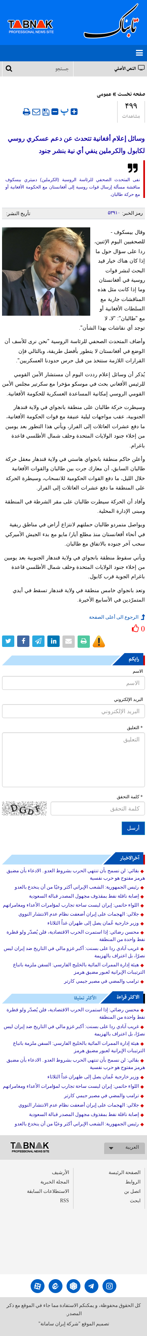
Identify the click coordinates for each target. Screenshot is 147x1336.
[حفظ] (45, 112)
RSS (64, 1201)
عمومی (104, 94)
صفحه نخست (131, 94)
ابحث (135, 1201)
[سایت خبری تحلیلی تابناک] (35, 17)
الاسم (138, 671)
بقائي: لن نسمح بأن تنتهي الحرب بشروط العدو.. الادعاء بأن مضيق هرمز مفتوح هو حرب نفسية (76, 874)
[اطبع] (26, 111)
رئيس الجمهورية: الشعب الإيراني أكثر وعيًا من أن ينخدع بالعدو (77, 887)
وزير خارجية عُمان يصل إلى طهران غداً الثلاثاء (93, 923)
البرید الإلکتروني (128, 699)
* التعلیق (135, 727)
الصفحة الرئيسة (124, 1172)
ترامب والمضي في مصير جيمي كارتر (101, 981)
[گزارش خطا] (99, 641)
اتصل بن (132, 1191)
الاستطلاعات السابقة (48, 1191)
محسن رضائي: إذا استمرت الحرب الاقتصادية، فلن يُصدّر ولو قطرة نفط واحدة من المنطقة (76, 935)
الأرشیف (60, 1172)
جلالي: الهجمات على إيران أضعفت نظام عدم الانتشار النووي (78, 914)
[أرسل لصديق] (36, 111)
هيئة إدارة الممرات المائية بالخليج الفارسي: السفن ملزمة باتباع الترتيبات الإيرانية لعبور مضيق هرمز (79, 968)
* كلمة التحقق (130, 797)
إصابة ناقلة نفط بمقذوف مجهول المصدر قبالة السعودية (84, 896)
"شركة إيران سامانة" (59, 1324)
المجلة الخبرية (54, 1182)
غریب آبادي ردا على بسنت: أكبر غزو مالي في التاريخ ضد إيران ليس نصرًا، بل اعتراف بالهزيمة (74, 952)
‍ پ (65, 110)
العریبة (132, 1147)
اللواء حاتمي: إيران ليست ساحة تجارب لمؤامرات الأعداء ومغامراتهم (71, 905)
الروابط (132, 1182)
